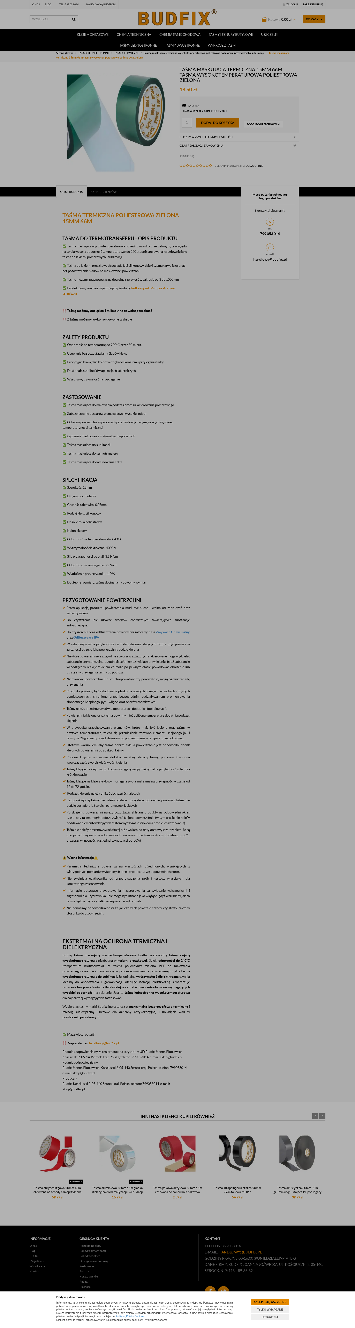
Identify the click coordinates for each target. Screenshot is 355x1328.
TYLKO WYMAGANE (270, 1309)
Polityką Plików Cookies (130, 1316)
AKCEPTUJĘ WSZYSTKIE (270, 1302)
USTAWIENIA (270, 1317)
